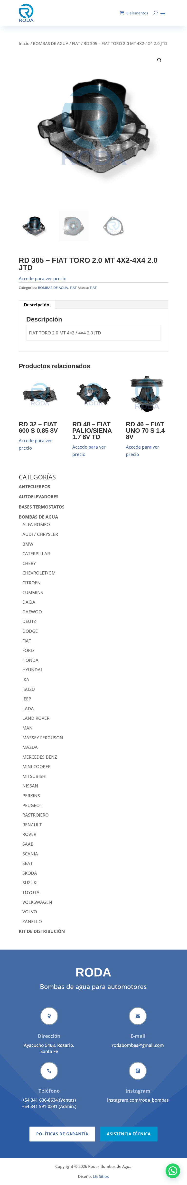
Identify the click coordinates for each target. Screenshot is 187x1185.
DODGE (30, 631)
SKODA (29, 873)
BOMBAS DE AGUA (50, 43)
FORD (28, 650)
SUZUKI (29, 883)
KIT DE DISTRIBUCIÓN (42, 931)
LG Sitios (101, 1176)
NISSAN (30, 786)
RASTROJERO (35, 815)
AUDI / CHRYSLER (40, 534)
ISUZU (28, 689)
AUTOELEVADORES (38, 496)
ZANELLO (32, 921)
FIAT (76, 43)
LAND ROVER (35, 718)
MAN (27, 728)
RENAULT (32, 825)
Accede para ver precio (42, 278)
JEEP (26, 699)
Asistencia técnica (129, 1134)
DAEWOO (32, 612)
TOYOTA (30, 892)
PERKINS (31, 795)
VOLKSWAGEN (37, 902)
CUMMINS (32, 592)
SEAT (27, 863)
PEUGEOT (32, 805)
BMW (27, 544)
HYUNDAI (32, 670)
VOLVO (29, 912)
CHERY (29, 563)
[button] (159, 60)
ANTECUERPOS (34, 486)
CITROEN (31, 583)
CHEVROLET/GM (39, 573)
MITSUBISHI (34, 776)
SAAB (28, 844)
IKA (25, 679)
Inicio (24, 43)
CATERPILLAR (36, 553)
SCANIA (30, 854)
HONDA (30, 660)
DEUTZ (29, 621)
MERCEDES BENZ (39, 757)
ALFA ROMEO (36, 524)
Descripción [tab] (36, 305)
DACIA (28, 602)
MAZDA (30, 747)
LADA (28, 708)
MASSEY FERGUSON (42, 738)
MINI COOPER (36, 766)
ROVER (29, 834)
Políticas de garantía (62, 1134)
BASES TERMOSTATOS (42, 507)
